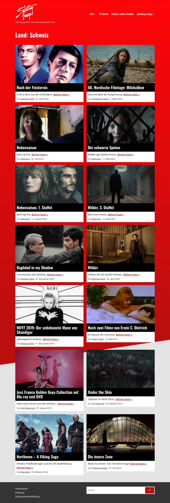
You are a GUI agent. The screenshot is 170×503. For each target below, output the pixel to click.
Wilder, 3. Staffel (101, 207)
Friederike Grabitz (100, 99)
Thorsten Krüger (99, 468)
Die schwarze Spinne (104, 147)
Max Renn (25, 472)
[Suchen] (149, 490)
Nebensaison (26, 147)
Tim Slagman (98, 403)
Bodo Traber (98, 339)
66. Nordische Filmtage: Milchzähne (116, 87)
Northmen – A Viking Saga (37, 456)
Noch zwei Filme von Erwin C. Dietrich (117, 327)
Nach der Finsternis (32, 87)
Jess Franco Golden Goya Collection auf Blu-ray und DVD (47, 394)
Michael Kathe (27, 99)
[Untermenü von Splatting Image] (154, 14)
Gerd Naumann (28, 408)
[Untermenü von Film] (95, 14)
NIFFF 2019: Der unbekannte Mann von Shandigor (47, 329)
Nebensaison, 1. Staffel (34, 207)
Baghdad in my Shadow (35, 267)
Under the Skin (100, 392)
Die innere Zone (100, 456)
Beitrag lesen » (61, 94)
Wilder (93, 267)
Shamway (25, 159)
